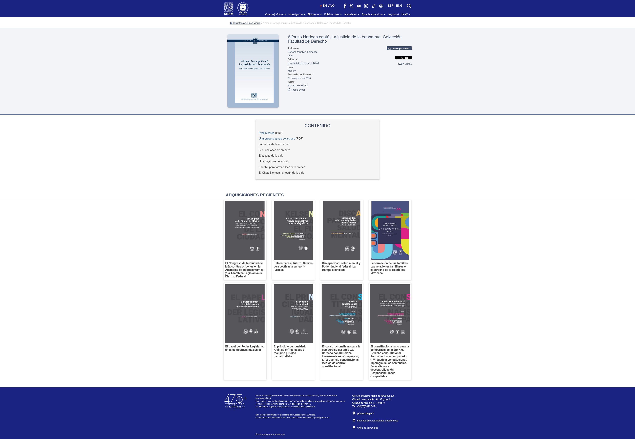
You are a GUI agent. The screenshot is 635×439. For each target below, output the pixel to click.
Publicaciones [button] (332, 14)
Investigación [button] (295, 14)
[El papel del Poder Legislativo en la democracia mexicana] (245, 331)
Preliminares (266, 133)
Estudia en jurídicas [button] (373, 14)
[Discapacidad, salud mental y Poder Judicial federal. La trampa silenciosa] (341, 239)
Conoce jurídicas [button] (274, 14)
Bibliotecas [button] (314, 14)
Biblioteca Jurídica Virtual (246, 22)
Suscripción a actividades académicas (377, 420)
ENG (399, 5)
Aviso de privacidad (367, 427)
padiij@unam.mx (321, 417)
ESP (391, 5)
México (292, 70)
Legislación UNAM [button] (398, 14)
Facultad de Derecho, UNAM (303, 63)
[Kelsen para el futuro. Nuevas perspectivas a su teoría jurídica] (293, 239)
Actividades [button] (351, 14)
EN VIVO (329, 5)
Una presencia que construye (277, 138)
